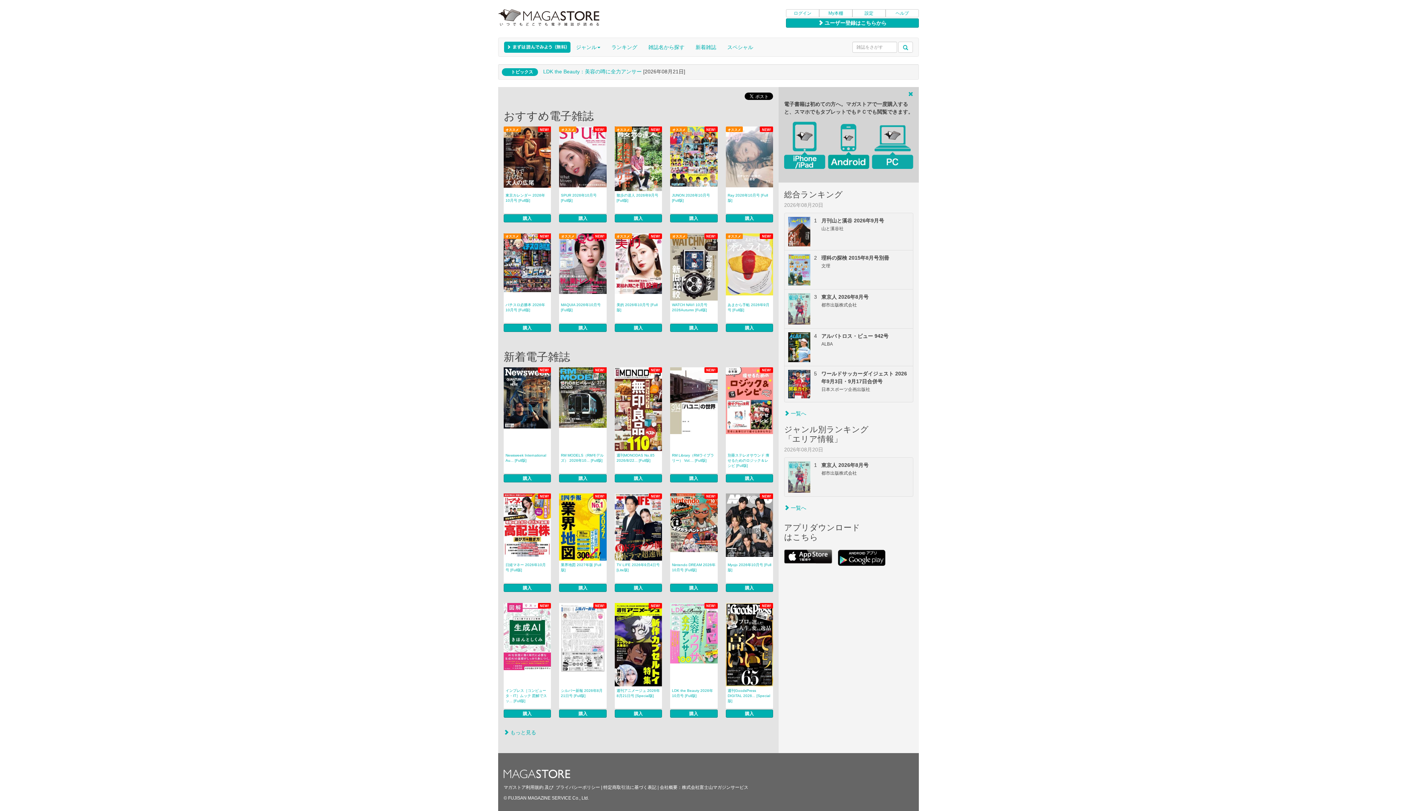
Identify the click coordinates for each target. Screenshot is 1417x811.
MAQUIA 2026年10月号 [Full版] (581, 307)
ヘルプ (902, 13)
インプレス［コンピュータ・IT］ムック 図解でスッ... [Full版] (526, 696)
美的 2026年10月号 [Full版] (637, 307)
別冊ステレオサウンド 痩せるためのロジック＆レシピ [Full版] (748, 460)
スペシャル (740, 47)
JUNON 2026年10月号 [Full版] (691, 197)
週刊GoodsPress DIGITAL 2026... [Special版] (749, 696)
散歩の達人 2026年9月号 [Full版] (637, 197)
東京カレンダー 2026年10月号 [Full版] (525, 197)
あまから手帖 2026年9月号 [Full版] (748, 307)
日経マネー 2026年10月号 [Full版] (526, 567)
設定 (869, 13)
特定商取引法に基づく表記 (629, 787)
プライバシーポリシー (578, 787)
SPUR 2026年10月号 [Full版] (579, 197)
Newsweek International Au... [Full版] (526, 457)
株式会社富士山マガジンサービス (715, 787)
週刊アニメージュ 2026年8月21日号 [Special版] (638, 693)
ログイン (802, 13)
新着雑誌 (706, 47)
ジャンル (586, 47)
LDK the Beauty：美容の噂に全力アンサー (592, 71)
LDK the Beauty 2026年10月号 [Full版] (692, 693)
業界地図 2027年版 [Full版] (581, 567)
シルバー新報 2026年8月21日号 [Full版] (582, 693)
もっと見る (522, 732)
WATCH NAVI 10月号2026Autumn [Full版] (689, 307)
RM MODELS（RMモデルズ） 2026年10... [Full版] (582, 457)
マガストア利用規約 (524, 787)
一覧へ (797, 413)
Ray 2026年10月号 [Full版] (748, 197)
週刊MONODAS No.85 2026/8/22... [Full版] (636, 457)
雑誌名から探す (666, 47)
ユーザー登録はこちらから (855, 23)
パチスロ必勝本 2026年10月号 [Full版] (525, 307)
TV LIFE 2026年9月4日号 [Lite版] (638, 567)
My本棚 (835, 13)
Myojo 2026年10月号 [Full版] (749, 567)
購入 (527, 218)
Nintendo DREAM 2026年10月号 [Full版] (694, 567)
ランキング (624, 47)
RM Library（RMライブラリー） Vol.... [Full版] (693, 457)
